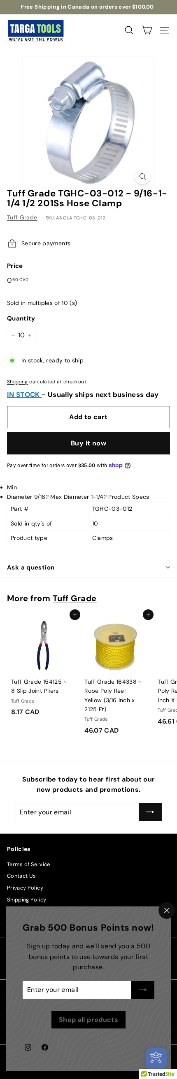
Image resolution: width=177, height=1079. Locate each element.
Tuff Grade (22, 217)
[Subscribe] (142, 990)
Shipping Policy (26, 899)
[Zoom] (142, 176)
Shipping (17, 381)
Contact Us (21, 875)
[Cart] (146, 30)
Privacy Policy (25, 887)
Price (15, 266)
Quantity (21, 318)
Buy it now (88, 443)
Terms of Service (28, 864)
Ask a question (30, 567)
